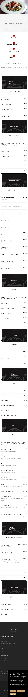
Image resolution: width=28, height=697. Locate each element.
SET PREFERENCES (21, 690)
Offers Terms (5, 690)
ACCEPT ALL (13, 690)
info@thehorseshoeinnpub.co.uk (8, 643)
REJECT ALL (13, 694)
